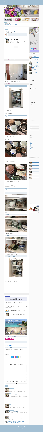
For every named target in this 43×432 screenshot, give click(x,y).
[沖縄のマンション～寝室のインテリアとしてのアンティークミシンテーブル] (30, 66)
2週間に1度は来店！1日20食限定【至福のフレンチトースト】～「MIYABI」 (15, 421)
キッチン (9, 360)
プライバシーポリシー (23, 426)
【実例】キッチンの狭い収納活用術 (13, 394)
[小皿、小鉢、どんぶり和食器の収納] (17, 357)
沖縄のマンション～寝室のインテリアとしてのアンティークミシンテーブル (35, 66)
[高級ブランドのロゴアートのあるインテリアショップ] (30, 69)
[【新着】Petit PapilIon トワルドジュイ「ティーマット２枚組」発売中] (30, 57)
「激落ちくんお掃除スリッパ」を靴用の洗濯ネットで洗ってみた (35, 178)
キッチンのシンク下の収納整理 (35, 174)
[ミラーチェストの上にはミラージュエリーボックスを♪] (30, 73)
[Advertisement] (16, 53)
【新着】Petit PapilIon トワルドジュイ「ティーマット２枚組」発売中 (11, 24)
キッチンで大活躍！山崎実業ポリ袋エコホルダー (15, 411)
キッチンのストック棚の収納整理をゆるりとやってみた (13, 422)
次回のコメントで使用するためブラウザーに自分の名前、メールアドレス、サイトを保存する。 (16, 381)
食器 (6, 360)
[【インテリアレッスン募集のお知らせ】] (30, 63)
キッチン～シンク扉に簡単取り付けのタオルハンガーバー (16, 389)
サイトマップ (19, 426)
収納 (7, 360)
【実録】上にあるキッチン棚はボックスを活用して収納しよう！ (35, 166)
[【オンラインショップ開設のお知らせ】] (30, 60)
